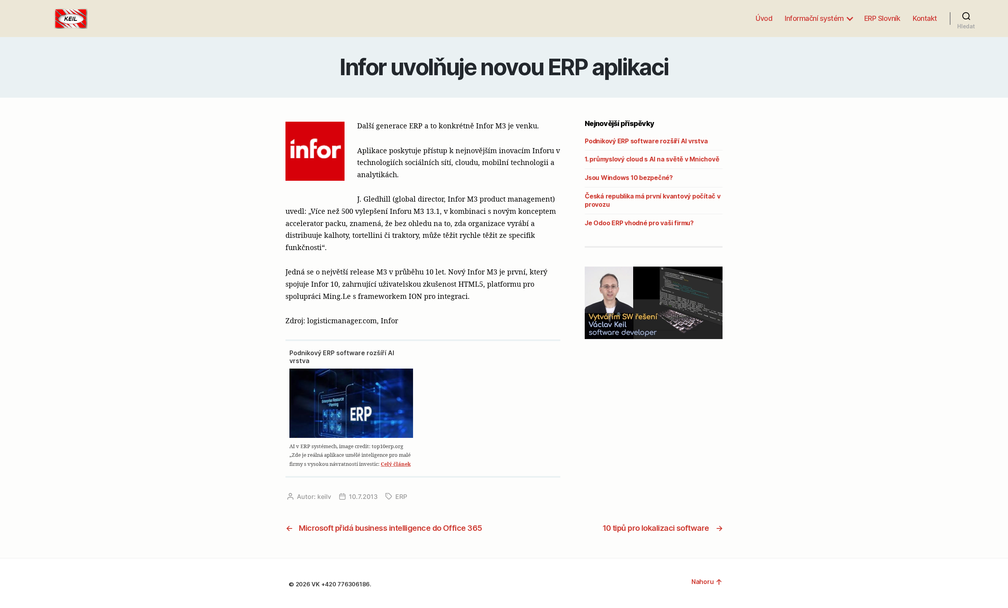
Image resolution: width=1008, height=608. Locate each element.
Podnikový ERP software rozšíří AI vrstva (341, 357)
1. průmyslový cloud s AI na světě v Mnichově (652, 159)
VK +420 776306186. (341, 584)
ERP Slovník (882, 18)
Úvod (764, 18)
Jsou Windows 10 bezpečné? (629, 178)
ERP (401, 496)
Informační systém (814, 18)
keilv (324, 496)
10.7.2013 (363, 496)
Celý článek (396, 463)
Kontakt (925, 18)
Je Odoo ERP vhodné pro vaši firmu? (639, 223)
